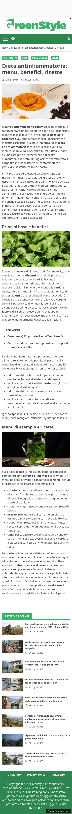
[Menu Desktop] (5, 39)
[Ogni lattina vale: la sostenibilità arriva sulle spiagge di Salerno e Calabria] (12, 702)
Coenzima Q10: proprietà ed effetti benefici (35, 336)
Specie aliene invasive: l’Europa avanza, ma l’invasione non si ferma (46, 755)
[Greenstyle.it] (36, 25)
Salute (55, 57)
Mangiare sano (39, 57)
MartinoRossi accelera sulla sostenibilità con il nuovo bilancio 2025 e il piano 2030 (47, 625)
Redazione (58, 774)
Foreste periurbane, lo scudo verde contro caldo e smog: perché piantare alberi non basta (45, 719)
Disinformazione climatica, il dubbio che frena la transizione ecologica (46, 681)
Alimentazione (10, 57)
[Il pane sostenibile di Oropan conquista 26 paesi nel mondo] (12, 740)
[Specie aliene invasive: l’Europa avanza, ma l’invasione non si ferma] (12, 758)
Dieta (24, 57)
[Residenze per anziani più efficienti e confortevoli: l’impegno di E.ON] (12, 666)
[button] (68, 39)
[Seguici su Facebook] (13, 39)
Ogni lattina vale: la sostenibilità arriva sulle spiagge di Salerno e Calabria (46, 699)
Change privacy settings (59, 811)
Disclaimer (15, 774)
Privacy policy (36, 774)
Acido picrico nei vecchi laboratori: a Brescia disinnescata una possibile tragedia (44, 645)
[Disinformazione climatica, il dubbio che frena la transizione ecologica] (12, 684)
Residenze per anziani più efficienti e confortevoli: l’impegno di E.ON (44, 663)
